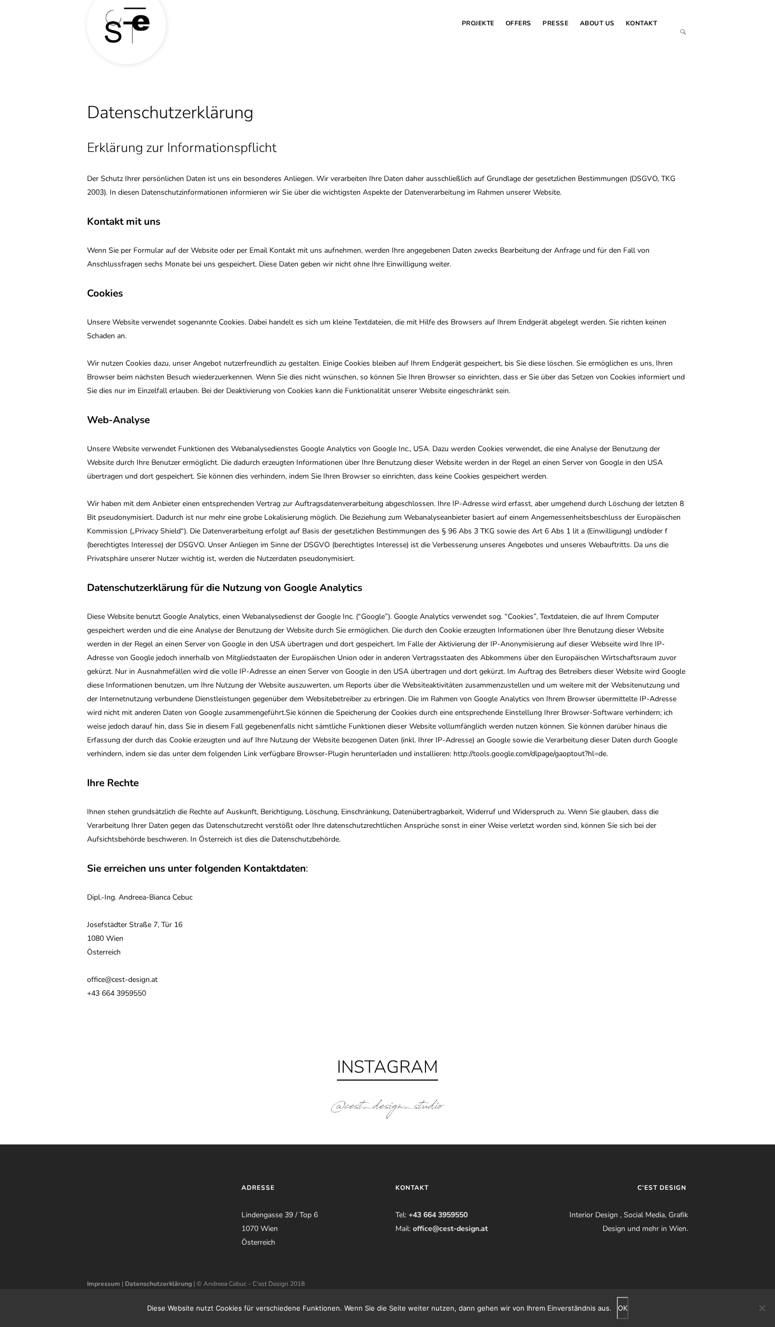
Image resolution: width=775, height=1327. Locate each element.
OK (622, 1308)
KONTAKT (641, 23)
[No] (762, 1308)
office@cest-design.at (450, 1229)
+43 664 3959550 (438, 1215)
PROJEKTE (478, 23)
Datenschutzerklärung (158, 1284)
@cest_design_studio (387, 1108)
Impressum (103, 1284)
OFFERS (518, 23)
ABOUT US (597, 23)
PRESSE (555, 23)
